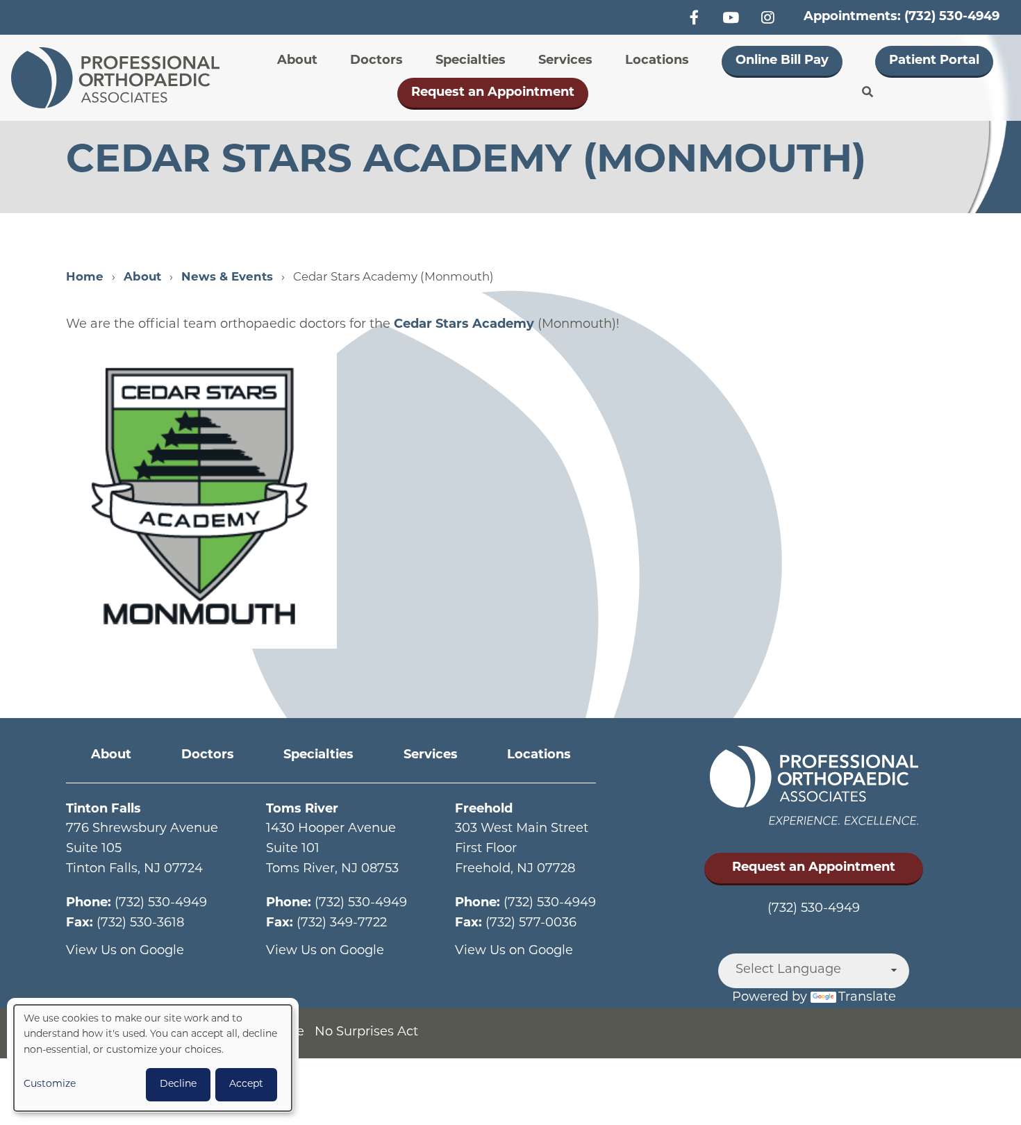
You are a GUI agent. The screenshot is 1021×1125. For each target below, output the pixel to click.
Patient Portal (934, 61)
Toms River (302, 809)
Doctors (376, 61)
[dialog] (153, 1058)
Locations (657, 61)
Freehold (484, 809)
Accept (246, 1084)
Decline (178, 1084)
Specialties (470, 61)
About (297, 61)
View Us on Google (125, 951)
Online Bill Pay (782, 61)
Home (84, 277)
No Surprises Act (366, 1032)
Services (565, 61)
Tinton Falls (103, 809)
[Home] (119, 78)
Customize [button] (50, 1084)
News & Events (227, 277)
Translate (867, 998)
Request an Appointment (492, 93)
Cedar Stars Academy (464, 325)
